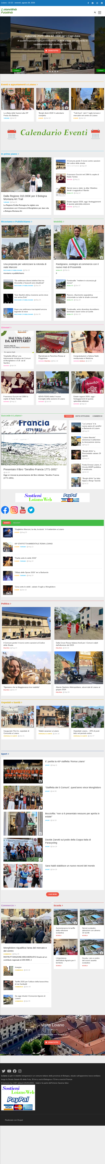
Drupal (20, 1120)
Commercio (97, 416)
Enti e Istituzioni (73, 166)
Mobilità (70, 193)
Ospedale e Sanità (12, 736)
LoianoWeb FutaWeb (9, 11)
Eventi (41, 118)
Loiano (4, 3)
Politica (47, 361)
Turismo (49, 33)
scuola (82, 361)
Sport (47, 765)
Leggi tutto (53, 47)
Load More (52, 894)
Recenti (16, 523)
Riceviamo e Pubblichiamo (12, 270)
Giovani (69, 179)
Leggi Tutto (53, 1042)
